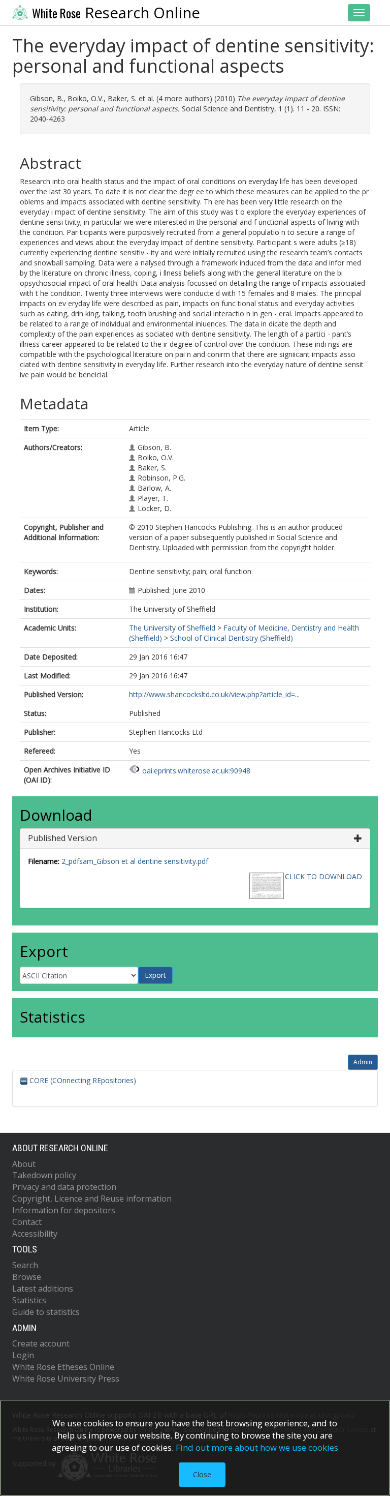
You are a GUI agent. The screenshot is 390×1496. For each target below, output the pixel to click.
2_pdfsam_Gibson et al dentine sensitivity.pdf (134, 861)
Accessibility (34, 1233)
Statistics (29, 1300)
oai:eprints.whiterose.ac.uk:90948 (196, 770)
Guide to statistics (46, 1312)
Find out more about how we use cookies (257, 1447)
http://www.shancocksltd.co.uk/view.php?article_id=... (214, 694)
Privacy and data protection (64, 1186)
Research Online (116, 13)
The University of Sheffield (172, 628)
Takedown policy (44, 1175)
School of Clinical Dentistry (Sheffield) (231, 638)
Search (25, 1265)
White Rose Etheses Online (63, 1366)
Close (202, 1474)
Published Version (62, 838)
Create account (41, 1343)
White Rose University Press (65, 1378)
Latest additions (42, 1288)
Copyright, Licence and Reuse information (92, 1198)
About (24, 1164)
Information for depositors (63, 1210)
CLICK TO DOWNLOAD (323, 876)
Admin (362, 1062)
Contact (27, 1222)
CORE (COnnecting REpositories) (81, 1080)
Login (23, 1355)
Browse (26, 1276)
